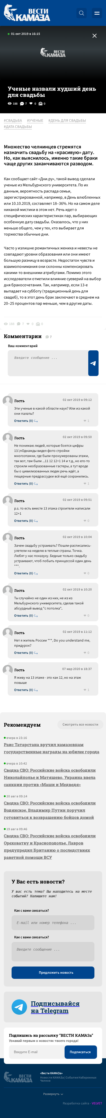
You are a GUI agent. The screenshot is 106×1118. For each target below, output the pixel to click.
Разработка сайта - (82, 1103)
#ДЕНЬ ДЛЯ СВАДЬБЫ (67, 120)
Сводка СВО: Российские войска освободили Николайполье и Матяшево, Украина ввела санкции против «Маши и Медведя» (50, 777)
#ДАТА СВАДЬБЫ (18, 126)
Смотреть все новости (80, 724)
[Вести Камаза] (27, 13)
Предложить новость (56, 972)
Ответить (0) (23, 421)
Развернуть (51, 1094)
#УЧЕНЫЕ (35, 120)
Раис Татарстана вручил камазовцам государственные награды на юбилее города (51, 748)
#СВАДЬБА (13, 120)
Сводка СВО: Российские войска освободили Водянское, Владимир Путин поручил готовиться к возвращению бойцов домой (50, 810)
